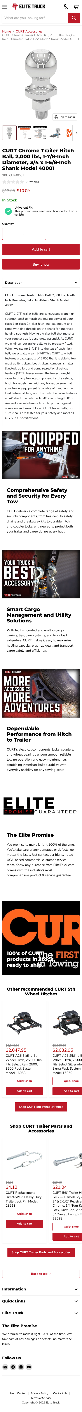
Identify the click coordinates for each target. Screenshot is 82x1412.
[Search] (74, 18)
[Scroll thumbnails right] (75, 133)
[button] (41, 283)
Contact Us (60, 1393)
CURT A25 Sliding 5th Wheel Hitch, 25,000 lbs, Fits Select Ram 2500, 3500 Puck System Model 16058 (24, 1064)
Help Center (18, 1393)
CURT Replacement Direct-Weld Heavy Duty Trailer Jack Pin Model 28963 (24, 1199)
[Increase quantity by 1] (40, 234)
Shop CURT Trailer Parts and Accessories (41, 1252)
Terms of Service (41, 1398)
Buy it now (41, 264)
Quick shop (24, 1081)
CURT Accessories (29, 31)
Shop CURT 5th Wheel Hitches (41, 1107)
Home (6, 31)
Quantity (8, 224)
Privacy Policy (39, 1393)
